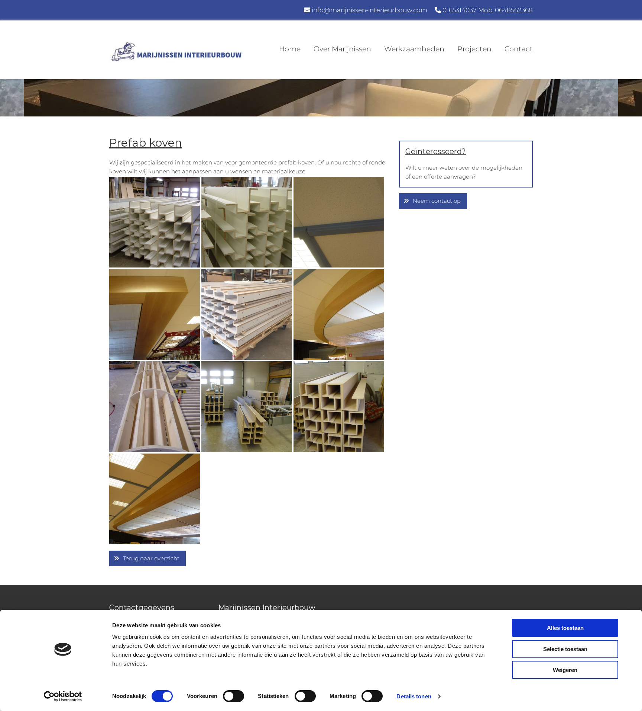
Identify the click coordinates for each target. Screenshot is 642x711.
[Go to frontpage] (176, 52)
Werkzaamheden (414, 49)
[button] (147, 559)
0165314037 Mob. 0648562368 (487, 10)
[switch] (233, 696)
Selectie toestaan (565, 649)
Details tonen (413, 696)
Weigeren (565, 670)
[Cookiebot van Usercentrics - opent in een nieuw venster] (62, 696)
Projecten (474, 49)
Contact (519, 49)
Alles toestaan (565, 628)
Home (290, 49)
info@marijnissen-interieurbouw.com (369, 10)
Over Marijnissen (342, 49)
